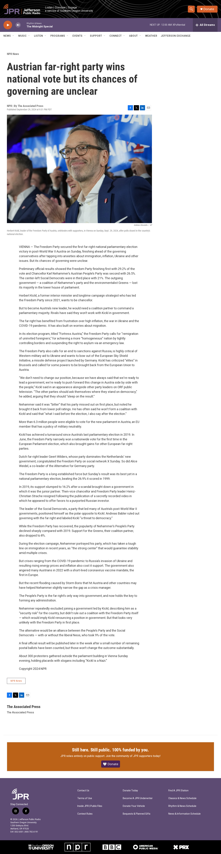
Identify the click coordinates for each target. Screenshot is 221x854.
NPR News (13, 54)
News (7, 35)
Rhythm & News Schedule (182, 806)
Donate (208, 9)
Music (22, 35)
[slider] (23, 25)
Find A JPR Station (178, 790)
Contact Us (83, 790)
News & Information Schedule (184, 814)
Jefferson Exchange (176, 35)
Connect (115, 35)
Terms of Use (84, 798)
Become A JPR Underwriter (138, 798)
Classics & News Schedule (182, 798)
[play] (8, 25)
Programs (57, 35)
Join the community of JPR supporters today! (133, 756)
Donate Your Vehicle (134, 806)
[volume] (18, 25)
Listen (38, 35)
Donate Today (130, 790)
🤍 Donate (110, 764)
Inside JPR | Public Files (89, 806)
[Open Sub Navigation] (13, 35)
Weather (151, 35)
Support (96, 35)
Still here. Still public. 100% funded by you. (110, 749)
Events (78, 35)
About (133, 35)
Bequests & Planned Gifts (136, 814)
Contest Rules (85, 814)
